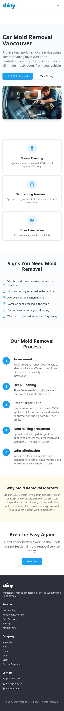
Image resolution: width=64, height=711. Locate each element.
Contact (6, 650)
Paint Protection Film (13, 614)
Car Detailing (9, 610)
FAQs (5, 655)
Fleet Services (9, 619)
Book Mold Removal (17, 76)
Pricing (6, 623)
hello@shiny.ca (14, 683)
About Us (7, 642)
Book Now (32, 561)
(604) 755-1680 (13, 678)
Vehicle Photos (10, 627)
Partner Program (11, 664)
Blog (4, 646)
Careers (6, 659)
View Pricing (46, 76)
